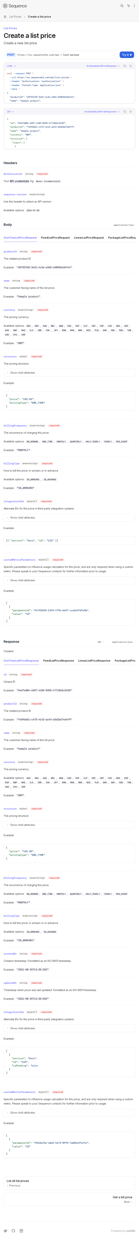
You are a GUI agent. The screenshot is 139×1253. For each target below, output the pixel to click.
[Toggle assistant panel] (128, 5)
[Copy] (115, 54)
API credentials (19, 181)
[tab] (20, 237)
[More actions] (134, 5)
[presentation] (69, 86)
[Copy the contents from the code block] (125, 66)
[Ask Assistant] (130, 66)
